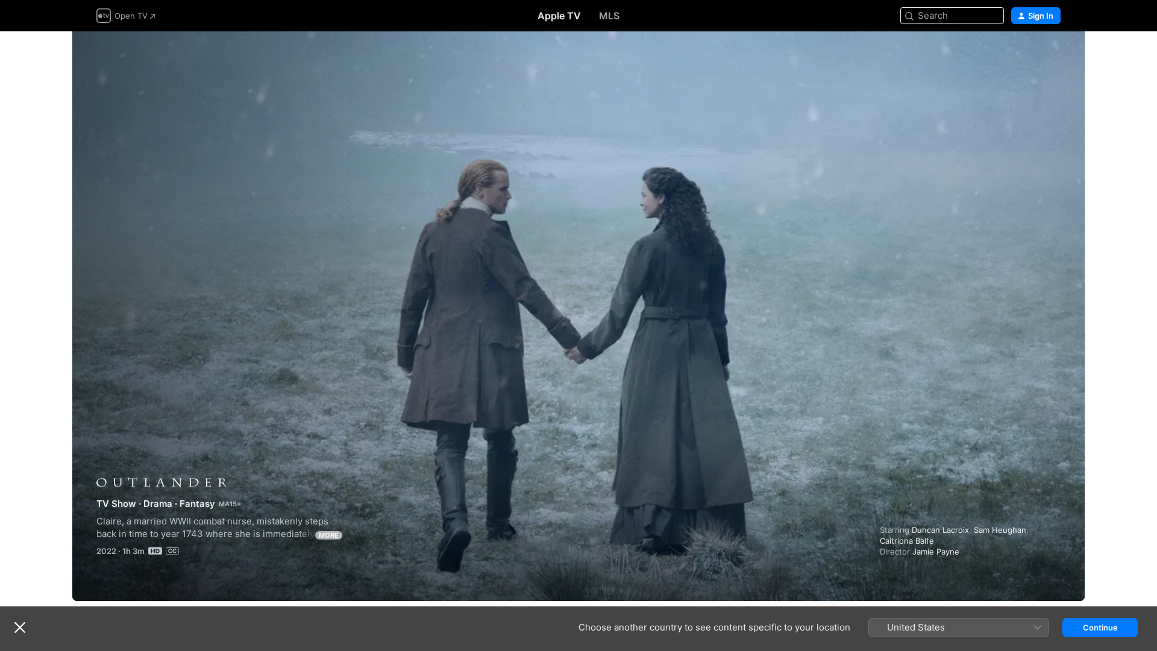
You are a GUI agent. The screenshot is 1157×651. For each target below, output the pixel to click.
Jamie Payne (935, 551)
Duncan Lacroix (940, 530)
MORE (329, 535)
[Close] (19, 627)
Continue (1100, 627)
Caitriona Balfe (907, 541)
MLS (609, 16)
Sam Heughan (1000, 530)
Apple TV (559, 16)
